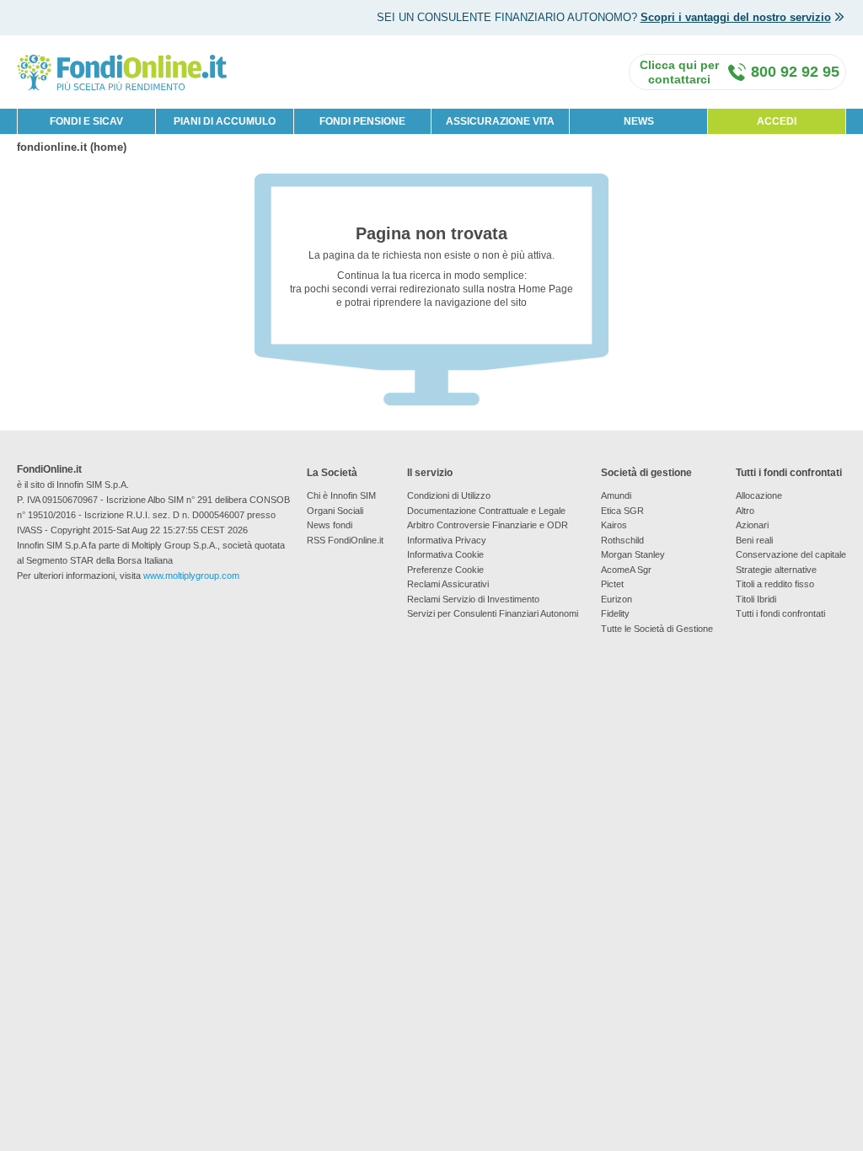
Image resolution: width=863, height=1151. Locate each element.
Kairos (614, 525)
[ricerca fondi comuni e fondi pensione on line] (122, 71)
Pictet (612, 584)
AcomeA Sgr (626, 570)
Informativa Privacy (446, 540)
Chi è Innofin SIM (341, 495)
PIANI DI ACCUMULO (225, 121)
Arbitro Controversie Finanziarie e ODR (487, 525)
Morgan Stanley (633, 554)
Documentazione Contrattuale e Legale (486, 511)
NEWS (639, 121)
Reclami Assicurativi (448, 584)
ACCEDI (776, 121)
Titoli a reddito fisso (775, 584)
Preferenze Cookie (445, 570)
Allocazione (759, 495)
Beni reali (754, 540)
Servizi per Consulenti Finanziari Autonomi (492, 613)
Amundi (616, 495)
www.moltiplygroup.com (191, 575)
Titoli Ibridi (756, 599)
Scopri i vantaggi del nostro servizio (736, 17)
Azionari (752, 525)
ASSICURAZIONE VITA (500, 121)
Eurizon (616, 599)
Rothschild (622, 540)
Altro (745, 511)
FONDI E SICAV (86, 121)
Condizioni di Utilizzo (448, 495)
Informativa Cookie (445, 554)
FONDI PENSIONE (362, 121)
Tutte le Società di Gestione (657, 629)
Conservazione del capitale (791, 554)
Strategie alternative (776, 570)
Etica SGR (622, 511)
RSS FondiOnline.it (345, 540)
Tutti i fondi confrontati (780, 613)
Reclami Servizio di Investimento (473, 599)
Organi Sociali (335, 511)
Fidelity (615, 613)
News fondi (329, 525)
